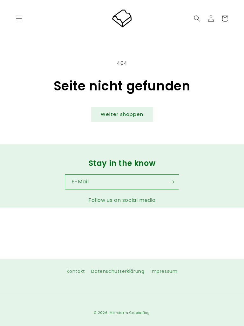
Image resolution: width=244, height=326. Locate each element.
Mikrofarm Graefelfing (130, 312)
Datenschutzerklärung (117, 271)
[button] (19, 18)
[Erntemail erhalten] (172, 181)
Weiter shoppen (122, 114)
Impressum (164, 271)
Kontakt (76, 271)
